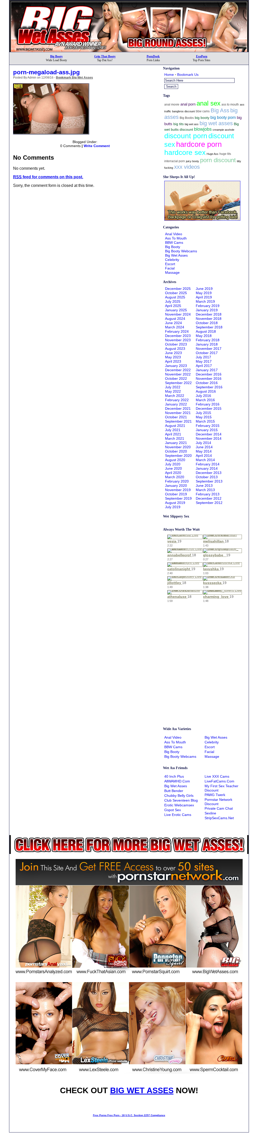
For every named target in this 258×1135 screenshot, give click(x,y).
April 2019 (204, 297)
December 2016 (208, 374)
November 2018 (208, 319)
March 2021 (174, 438)
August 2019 (175, 503)
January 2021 (176, 443)
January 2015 (207, 430)
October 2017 (207, 353)
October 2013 (207, 477)
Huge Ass (212, 153)
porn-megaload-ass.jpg (46, 72)
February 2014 (207, 464)
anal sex (208, 103)
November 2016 (208, 378)
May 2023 (173, 357)
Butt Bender (173, 791)
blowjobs (203, 129)
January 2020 (176, 486)
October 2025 (176, 293)
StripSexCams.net (219, 818)
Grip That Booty (105, 56)
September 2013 (209, 481)
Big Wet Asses (176, 255)
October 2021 (176, 417)
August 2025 (175, 297)
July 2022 (172, 387)
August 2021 (175, 426)
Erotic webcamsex (179, 805)
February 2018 (207, 340)
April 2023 (173, 361)
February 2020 (177, 481)
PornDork (153, 56)
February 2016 (207, 404)
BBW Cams (174, 242)
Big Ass (220, 110)
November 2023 (178, 340)
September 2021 (178, 421)
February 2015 (207, 426)
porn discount (218, 160)
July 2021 (172, 430)
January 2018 (207, 344)
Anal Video (173, 234)
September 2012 (209, 503)
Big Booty (56, 56)
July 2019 (172, 507)
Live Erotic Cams (177, 815)
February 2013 (207, 494)
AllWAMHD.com (177, 781)
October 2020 (176, 451)
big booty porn (223, 117)
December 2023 (178, 336)
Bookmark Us (188, 75)
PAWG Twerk (215, 795)
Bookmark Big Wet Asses (74, 77)
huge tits (225, 154)
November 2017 (208, 349)
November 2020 (178, 447)
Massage (172, 272)
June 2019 (204, 289)
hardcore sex (185, 152)
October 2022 (176, 378)
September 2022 (178, 383)
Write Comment (97, 146)
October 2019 (176, 494)
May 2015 (204, 417)
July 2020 (172, 464)
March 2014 (205, 460)
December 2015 (208, 408)
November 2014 (208, 438)
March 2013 (205, 490)
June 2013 (204, 486)
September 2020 (178, 456)
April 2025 (173, 306)
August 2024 (175, 319)
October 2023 (176, 344)
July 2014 (203, 443)
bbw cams (203, 111)
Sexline (210, 813)
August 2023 (175, 349)
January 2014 (207, 468)
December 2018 (208, 314)
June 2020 (173, 468)
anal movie (171, 104)
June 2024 (173, 323)
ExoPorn (201, 56)
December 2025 (178, 289)
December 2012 (208, 498)
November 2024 (178, 314)
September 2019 (178, 498)
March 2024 (174, 327)
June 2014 (204, 447)
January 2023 (176, 366)
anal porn (188, 104)
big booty (202, 118)
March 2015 (205, 421)
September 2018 (209, 327)
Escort (170, 264)
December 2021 (178, 408)
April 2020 (173, 473)
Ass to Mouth (176, 238)
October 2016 (207, 383)
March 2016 (205, 400)
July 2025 (172, 301)
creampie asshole (223, 129)
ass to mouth (230, 104)
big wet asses (216, 123)
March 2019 (205, 301)
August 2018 (206, 331)
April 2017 (204, 366)
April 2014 (204, 456)
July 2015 (203, 413)
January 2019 (207, 310)
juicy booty (192, 161)
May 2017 (204, 361)
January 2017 (207, 370)
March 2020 (174, 477)
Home (169, 75)
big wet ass (192, 124)
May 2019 (204, 293)
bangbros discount (183, 111)
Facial (170, 268)
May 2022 (173, 391)
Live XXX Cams (217, 776)
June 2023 (173, 353)
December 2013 (208, 473)
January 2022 (176, 404)
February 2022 (177, 400)
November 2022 (178, 374)
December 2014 (208, 434)
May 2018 (204, 336)
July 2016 (203, 396)
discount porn (185, 136)
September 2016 (209, 387)
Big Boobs (187, 118)
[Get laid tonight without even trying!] (202, 219)
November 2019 (178, 490)
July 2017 (203, 357)
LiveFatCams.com (219, 781)
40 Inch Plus (174, 776)
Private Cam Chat (219, 808)
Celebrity (172, 260)
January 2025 (176, 310)
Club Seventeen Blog (181, 800)
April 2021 (173, 434)
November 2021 (178, 413)
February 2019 (207, 306)
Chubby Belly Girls (179, 796)
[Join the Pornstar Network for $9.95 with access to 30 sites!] (129, 2)
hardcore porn (199, 144)
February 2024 (177, 331)
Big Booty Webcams (181, 251)
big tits (178, 124)
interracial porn (174, 161)
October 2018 (207, 323)
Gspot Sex (172, 810)
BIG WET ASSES (142, 1090)
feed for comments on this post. (48, 177)
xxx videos (187, 167)
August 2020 (175, 460)
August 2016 (206, 391)
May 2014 (204, 451)
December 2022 (178, 370)
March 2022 (174, 396)
